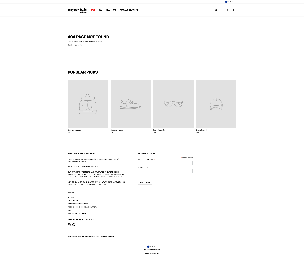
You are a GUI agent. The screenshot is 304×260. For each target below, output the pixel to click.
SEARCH (71, 197)
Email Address (146, 160)
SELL (108, 10)
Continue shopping (75, 45)
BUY (100, 10)
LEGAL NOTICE (73, 200)
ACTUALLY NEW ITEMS (129, 10)
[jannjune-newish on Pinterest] (73, 224)
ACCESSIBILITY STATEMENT (77, 214)
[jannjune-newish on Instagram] (69, 224)
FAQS (69, 210)
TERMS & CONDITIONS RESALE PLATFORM (82, 207)
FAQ (114, 10)
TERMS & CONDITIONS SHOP (78, 204)
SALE (93, 10)
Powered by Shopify (152, 253)
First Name (144, 168)
